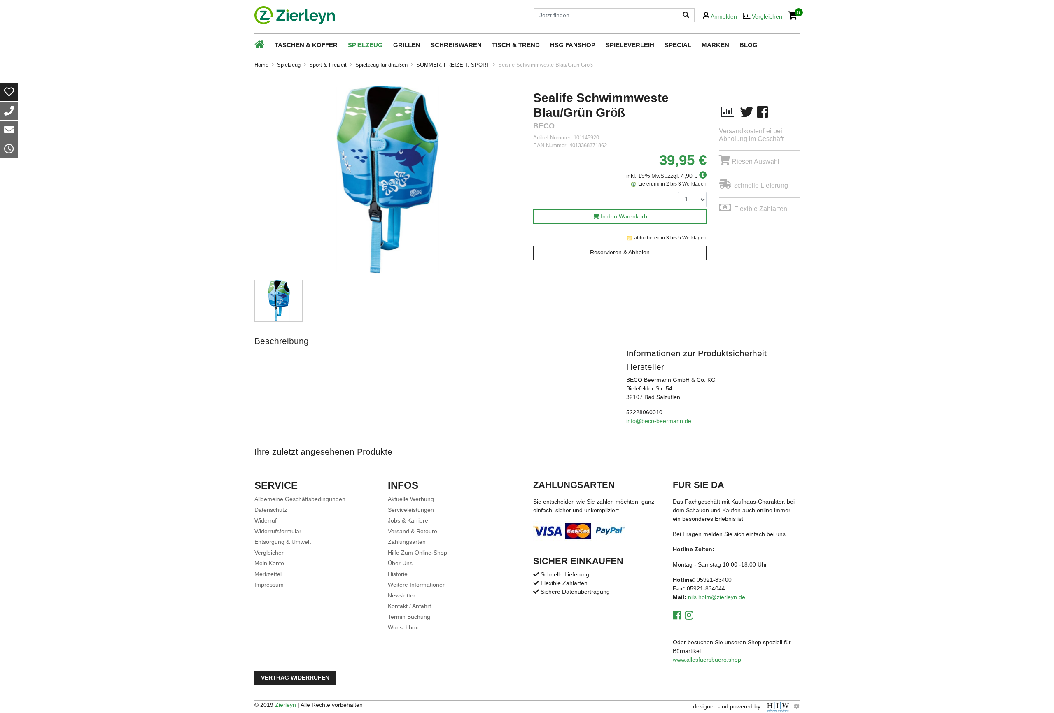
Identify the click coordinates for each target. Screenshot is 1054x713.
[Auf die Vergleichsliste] (727, 112)
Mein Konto (269, 563)
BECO (544, 126)
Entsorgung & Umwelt (282, 542)
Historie (398, 574)
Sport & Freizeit (328, 65)
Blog (748, 45)
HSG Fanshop (572, 45)
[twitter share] (746, 112)
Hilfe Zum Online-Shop (417, 552)
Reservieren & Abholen (620, 252)
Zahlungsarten (407, 542)
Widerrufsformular (277, 531)
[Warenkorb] (792, 16)
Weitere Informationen (417, 584)
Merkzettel (268, 574)
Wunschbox (403, 627)
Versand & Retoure (412, 531)
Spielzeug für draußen (381, 65)
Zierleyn (285, 704)
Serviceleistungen (411, 509)
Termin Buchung (409, 616)
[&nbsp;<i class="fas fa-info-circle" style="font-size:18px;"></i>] (702, 175)
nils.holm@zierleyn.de (716, 597)
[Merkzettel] (9, 92)
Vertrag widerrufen (295, 678)
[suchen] (686, 15)
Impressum (269, 584)
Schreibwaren (456, 45)
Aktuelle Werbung (411, 499)
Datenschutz (270, 509)
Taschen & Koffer (306, 45)
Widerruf (265, 520)
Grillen (406, 45)
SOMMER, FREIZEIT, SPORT (453, 65)
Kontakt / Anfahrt (409, 606)
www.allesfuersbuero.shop (707, 659)
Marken (715, 45)
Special (678, 45)
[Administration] (797, 706)
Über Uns (400, 563)
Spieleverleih (630, 45)
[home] (294, 15)
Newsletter (401, 595)
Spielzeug (365, 45)
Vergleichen (269, 552)
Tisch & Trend (516, 45)
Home (261, 65)
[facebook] (762, 112)
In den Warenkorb (624, 217)
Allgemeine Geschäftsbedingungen (299, 499)
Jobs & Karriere (408, 520)
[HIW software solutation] (778, 706)
